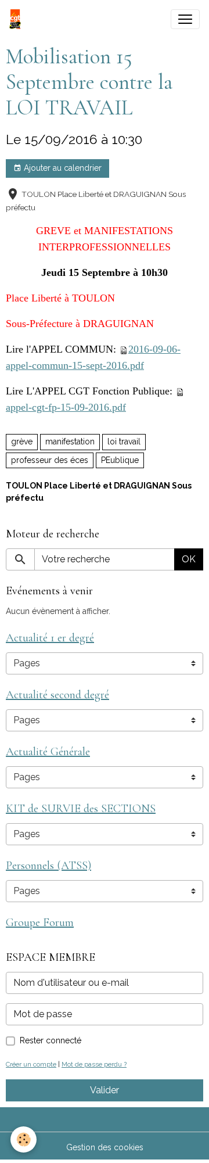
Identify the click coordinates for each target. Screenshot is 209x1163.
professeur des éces (49, 460)
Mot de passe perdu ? (94, 1064)
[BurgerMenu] (185, 19)
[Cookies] (23, 1139)
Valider (104, 1090)
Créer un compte (31, 1064)
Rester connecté (50, 1040)
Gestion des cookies (104, 1147)
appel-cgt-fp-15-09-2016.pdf (66, 407)
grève (22, 441)
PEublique (120, 460)
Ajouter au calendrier (61, 168)
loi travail (123, 441)
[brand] (17, 19)
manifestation (70, 441)
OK (189, 559)
